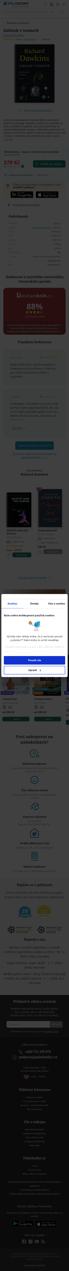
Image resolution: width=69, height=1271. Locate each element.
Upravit (32, 670)
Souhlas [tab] (12, 603)
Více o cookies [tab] (56, 603)
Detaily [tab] (34, 603)
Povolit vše (34, 660)
